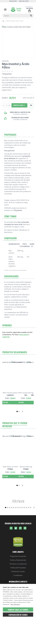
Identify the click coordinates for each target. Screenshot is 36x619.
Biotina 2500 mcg (26, 467)
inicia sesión (23, 335)
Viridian (5, 61)
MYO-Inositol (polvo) (10, 393)
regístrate (6, 337)
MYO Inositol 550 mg (25, 393)
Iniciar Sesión (13, 1)
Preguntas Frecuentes (18, 556)
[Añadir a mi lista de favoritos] (31, 105)
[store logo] (16, 9)
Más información (15, 604)
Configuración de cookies (18, 615)
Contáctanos (18, 575)
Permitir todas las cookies (18, 610)
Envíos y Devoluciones (18, 560)
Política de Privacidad (18, 568)
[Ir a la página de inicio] (3, 21)
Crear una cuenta (24, 1)
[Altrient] (18, 501)
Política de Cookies (18, 571)
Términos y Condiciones (18, 564)
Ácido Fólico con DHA (10, 467)
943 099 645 (29, 8)
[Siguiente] (23, 411)
